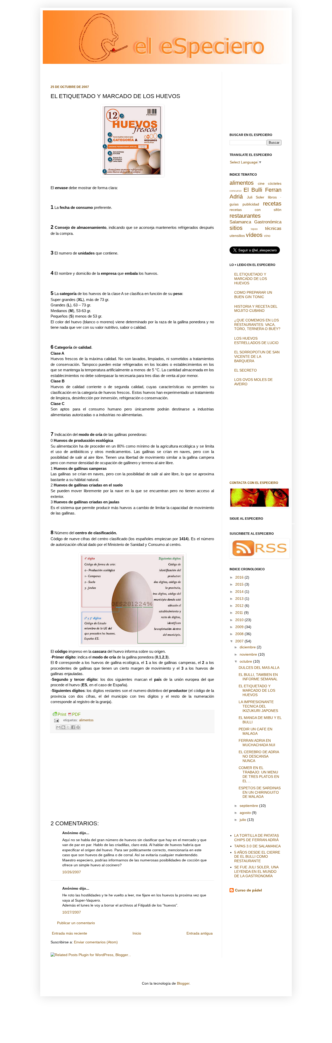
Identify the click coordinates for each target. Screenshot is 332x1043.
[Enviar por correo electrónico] (58, 727)
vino (267, 236)
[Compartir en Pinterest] (78, 727)
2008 (240, 634)
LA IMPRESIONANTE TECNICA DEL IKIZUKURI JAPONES (258, 706)
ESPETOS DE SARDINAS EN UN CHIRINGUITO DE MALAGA (260, 792)
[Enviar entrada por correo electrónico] (56, 720)
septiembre (249, 806)
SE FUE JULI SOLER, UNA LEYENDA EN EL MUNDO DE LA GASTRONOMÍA (256, 871)
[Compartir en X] (68, 727)
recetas (272, 203)
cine (261, 183)
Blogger (183, 983)
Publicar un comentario (76, 923)
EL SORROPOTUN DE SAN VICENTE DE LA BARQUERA (257, 356)
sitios (236, 228)
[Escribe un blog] (63, 727)
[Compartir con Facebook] (73, 727)
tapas (254, 228)
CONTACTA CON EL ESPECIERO (254, 483)
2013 (240, 598)
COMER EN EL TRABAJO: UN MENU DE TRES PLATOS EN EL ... (259, 774)
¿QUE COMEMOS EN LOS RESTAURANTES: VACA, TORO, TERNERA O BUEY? (257, 324)
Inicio (137, 933)
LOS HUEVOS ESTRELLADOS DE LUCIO (256, 340)
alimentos (86, 720)
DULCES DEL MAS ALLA (259, 667)
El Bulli (253, 190)
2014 (240, 591)
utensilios (237, 236)
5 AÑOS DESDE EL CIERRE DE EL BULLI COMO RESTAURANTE (257, 856)
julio (243, 820)
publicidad (251, 204)
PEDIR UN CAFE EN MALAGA (255, 731)
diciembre (248, 647)
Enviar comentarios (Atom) (96, 942)
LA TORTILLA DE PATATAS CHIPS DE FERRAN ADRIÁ (256, 837)
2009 (240, 627)
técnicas (273, 228)
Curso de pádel (248, 890)
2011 (239, 612)
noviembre (249, 654)
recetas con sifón (255, 210)
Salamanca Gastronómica (255, 221)
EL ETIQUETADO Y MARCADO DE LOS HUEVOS (250, 278)
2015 (240, 584)
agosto (246, 813)
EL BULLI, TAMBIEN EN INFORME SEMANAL (258, 677)
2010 (240, 620)
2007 (240, 641)
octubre (246, 661)
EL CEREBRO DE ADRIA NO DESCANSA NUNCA (259, 756)
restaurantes (245, 215)
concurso (235, 190)
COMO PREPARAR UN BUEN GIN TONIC (253, 294)
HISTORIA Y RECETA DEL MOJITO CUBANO (255, 308)
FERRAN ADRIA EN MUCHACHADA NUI (257, 742)
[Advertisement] (111, 74)
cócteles (274, 183)
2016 (240, 577)
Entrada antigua (199, 933)
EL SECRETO (245, 370)
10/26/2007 (71, 872)
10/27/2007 (71, 912)
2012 (240, 605)
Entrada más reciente (69, 933)
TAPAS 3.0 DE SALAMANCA (257, 846)
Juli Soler (256, 197)
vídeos (254, 235)
